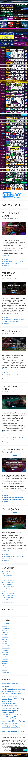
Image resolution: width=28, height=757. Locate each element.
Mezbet (6, 259)
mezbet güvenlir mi (9, 706)
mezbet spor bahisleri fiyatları (16, 499)
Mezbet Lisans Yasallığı (8, 602)
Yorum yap (6, 265)
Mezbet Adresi (6, 571)
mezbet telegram (9, 717)
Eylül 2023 (4, 670)
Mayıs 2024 (5, 652)
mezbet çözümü (6, 558)
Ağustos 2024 (5, 645)
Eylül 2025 (4, 626)
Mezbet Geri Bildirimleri (8, 274)
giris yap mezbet (8, 556)
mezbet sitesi (16, 714)
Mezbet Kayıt (15, 708)
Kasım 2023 (5, 665)
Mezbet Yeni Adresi (6, 725)
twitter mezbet (21, 728)
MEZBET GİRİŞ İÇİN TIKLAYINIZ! (14, 30)
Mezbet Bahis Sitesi (9, 497)
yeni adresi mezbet (9, 731)
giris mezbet (5, 686)
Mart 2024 (4, 656)
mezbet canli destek (18, 556)
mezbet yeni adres (13, 723)
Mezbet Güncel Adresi (9, 703)
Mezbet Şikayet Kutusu (8, 593)
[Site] (14, 50)
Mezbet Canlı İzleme (7, 575)
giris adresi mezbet (14, 685)
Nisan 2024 (5, 654)
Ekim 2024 (4, 641)
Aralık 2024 (5, 637)
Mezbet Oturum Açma (7, 597)
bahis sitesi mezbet (13, 683)
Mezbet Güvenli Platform (10, 387)
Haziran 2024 (5, 650)
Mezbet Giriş (5, 573)
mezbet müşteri (6, 376)
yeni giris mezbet (21, 731)
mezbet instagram (6, 708)
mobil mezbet (13, 729)
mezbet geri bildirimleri (10, 319)
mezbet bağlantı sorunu (10, 261)
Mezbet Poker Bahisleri (8, 580)
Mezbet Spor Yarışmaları (8, 589)
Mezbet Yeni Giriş (17, 725)
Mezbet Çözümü (11, 509)
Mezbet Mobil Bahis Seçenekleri (12, 450)
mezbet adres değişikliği (10, 438)
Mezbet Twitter (18, 721)
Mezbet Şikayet (13, 263)
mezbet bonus (17, 691)
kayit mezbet (7, 689)
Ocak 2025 (5, 634)
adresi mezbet (4, 683)
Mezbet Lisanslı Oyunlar (8, 582)
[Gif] (14, 81)
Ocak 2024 (5, 661)
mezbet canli (5, 693)
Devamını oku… (6, 255)
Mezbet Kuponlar (11, 331)
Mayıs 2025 (5, 630)
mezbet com (15, 696)
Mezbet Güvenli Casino (8, 600)
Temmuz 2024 (6, 648)
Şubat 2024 (5, 659)
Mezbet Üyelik (6, 727)
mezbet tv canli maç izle (9, 719)
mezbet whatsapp (13, 321)
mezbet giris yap (8, 374)
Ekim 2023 (4, 667)
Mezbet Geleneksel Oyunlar (9, 595)
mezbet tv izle (10, 440)
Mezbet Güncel (7, 701)
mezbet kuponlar (17, 374)
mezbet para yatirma (9, 712)
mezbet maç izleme (6, 710)
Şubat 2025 (5, 632)
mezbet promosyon (6, 714)
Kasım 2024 (5, 639)
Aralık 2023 (5, 663)
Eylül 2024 (4, 643)
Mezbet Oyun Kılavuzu (8, 584)
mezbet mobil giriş (15, 710)
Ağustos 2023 (5, 672)
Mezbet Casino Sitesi (7, 696)
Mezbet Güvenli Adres (8, 586)
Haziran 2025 (5, 628)
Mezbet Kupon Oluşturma (8, 578)
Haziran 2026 (5, 623)
